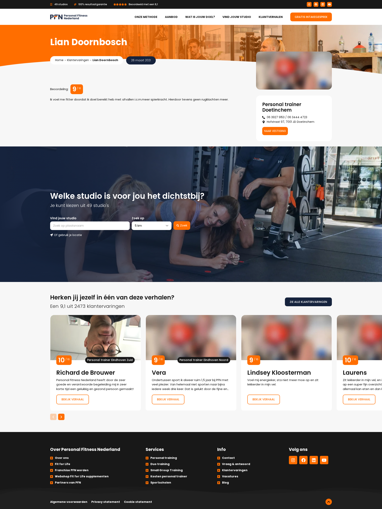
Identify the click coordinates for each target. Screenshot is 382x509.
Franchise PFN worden (72, 470)
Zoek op (138, 218)
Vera (191, 363)
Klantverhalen (271, 17)
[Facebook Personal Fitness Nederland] (316, 4)
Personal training (163, 458)
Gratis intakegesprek (311, 17)
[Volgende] (61, 417)
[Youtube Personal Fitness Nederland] (329, 4)
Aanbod (171, 17)
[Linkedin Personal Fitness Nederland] (322, 4)
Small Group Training (166, 470)
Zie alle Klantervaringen (308, 302)
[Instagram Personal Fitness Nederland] (309, 4)
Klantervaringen (78, 60)
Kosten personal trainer (168, 476)
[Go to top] (328, 502)
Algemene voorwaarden (68, 502)
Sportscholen (160, 483)
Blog (225, 483)
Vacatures (230, 476)
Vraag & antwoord (236, 464)
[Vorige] (53, 417)
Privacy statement (105, 502)
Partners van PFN (68, 483)
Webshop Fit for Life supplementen (82, 476)
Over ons (62, 458)
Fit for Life (62, 464)
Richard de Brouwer (95, 363)
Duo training (160, 464)
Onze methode (145, 17)
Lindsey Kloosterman (286, 363)
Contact (228, 458)
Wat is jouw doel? (200, 17)
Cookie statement (138, 502)
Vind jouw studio (236, 17)
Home (59, 60)
